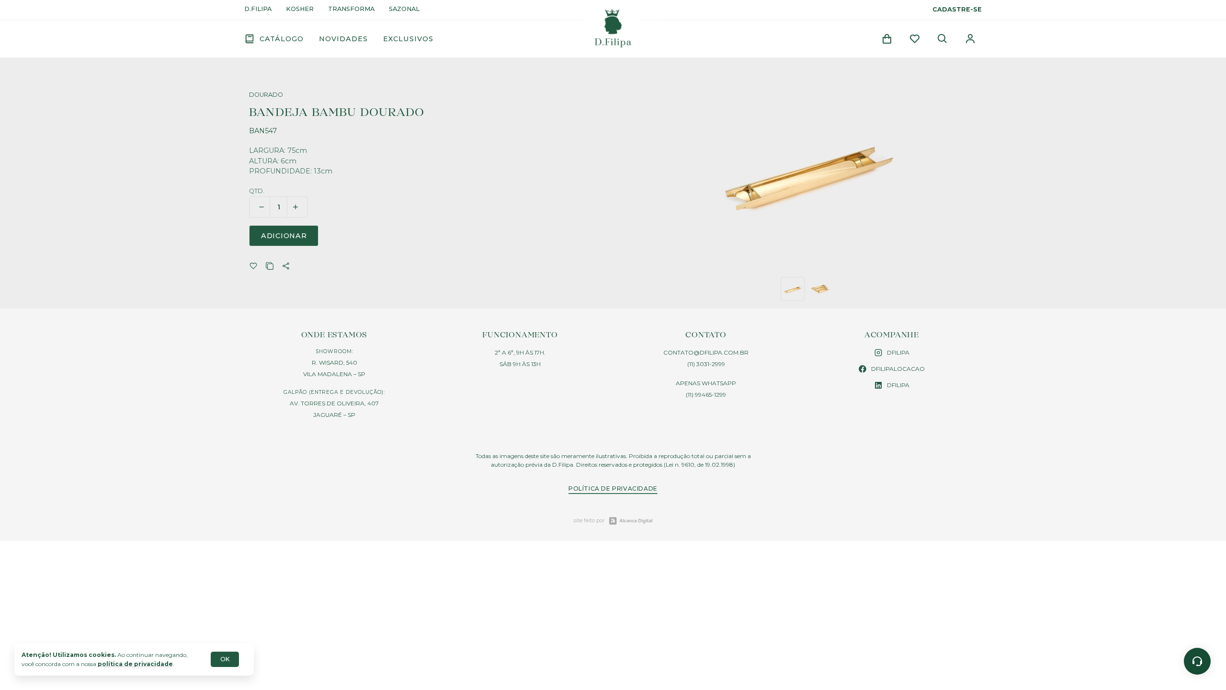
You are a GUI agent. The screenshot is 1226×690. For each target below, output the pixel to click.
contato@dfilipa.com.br (706, 352)
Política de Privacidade (613, 488)
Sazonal (404, 9)
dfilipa (898, 352)
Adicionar (283, 235)
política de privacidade (135, 663)
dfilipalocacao (898, 368)
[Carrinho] (886, 38)
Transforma (351, 9)
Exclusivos (408, 38)
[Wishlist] (914, 38)
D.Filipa (258, 9)
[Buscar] (942, 38)
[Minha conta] (970, 38)
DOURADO (266, 95)
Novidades (343, 38)
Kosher (300, 9)
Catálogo (282, 38)
